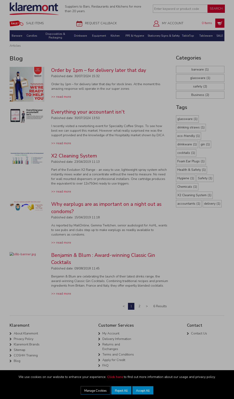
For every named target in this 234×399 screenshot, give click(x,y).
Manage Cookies (95, 391)
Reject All (121, 391)
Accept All (143, 391)
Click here (115, 377)
